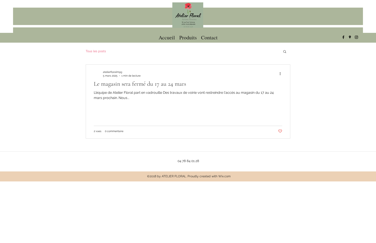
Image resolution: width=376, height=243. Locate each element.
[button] (285, 52)
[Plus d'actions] (281, 73)
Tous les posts (96, 51)
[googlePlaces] (350, 37)
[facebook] (343, 37)
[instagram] (356, 37)
